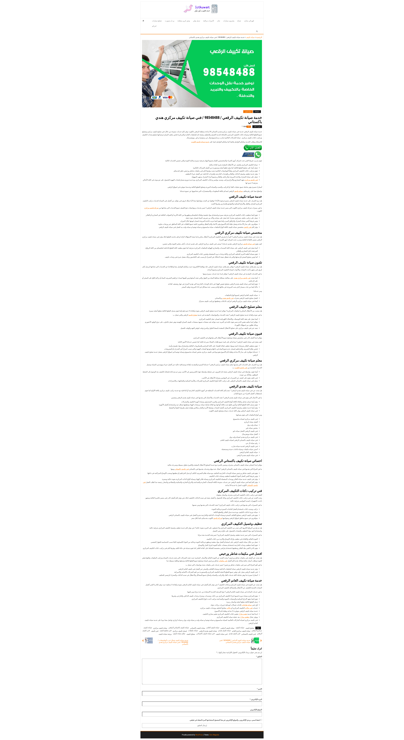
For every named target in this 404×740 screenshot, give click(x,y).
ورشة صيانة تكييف (165, 634)
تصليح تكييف (193, 315)
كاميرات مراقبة (208, 21)
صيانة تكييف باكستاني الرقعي (178, 628)
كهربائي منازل (249, 21)
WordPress (199, 735)
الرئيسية (259, 37)
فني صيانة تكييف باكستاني (205, 634)
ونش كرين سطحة (183, 21)
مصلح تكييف (190, 634)
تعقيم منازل (243, 614)
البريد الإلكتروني (256, 699)
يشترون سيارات (228, 21)
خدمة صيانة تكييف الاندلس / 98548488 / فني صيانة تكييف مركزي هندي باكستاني (234, 641)
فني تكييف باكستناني (248, 634)
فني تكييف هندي (228, 298)
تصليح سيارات (157, 21)
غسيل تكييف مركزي (180, 631)
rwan (245, 126)
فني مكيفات (223, 561)
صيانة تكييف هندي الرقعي (208, 631)
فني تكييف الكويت (241, 368)
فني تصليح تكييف (165, 631)
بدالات (229, 608)
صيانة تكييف (250, 37)
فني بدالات (248, 608)
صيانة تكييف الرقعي (227, 628)
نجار (218, 21)
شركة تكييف (217, 518)
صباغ (239, 21)
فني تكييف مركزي (251, 180)
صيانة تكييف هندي (224, 631)
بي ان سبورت (169, 21)
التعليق (259, 657)
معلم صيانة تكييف (179, 634)
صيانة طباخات (247, 605)
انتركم (154, 26)
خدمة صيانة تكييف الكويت (200, 142)
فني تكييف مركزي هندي (242, 278)
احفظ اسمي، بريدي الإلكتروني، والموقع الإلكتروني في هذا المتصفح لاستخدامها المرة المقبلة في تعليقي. (224, 720)
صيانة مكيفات (193, 631)
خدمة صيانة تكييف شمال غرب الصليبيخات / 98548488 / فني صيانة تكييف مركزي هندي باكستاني (173, 642)
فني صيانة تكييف (249, 244)
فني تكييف (247, 227)
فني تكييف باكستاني (182, 469)
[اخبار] (143, 20)
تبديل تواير (196, 21)
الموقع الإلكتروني (256, 710)
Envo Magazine (214, 735)
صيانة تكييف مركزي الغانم (241, 631)
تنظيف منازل (244, 617)
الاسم (259, 689)
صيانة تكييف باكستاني (197, 628)
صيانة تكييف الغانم (212, 628)
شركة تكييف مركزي (151, 208)
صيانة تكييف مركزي (160, 628)
